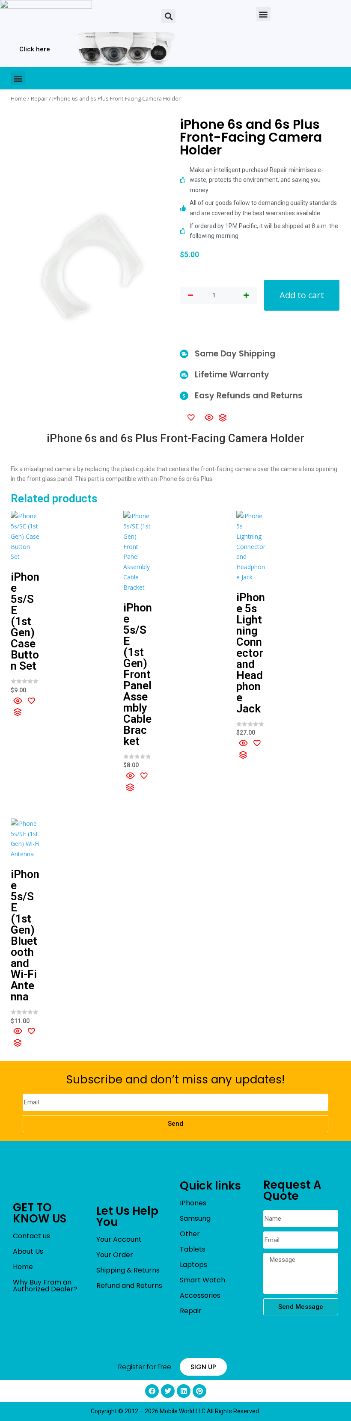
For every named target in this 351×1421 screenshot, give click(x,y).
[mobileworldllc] (46, 16)
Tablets (192, 1249)
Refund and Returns (129, 1285)
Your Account (119, 1239)
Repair (39, 98)
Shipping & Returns (128, 1270)
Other (190, 1234)
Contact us (31, 1236)
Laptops (193, 1265)
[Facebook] (152, 1391)
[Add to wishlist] (191, 417)
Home (18, 98)
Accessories (200, 1295)
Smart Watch (202, 1280)
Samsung (195, 1218)
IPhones (193, 1203)
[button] (168, 16)
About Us (28, 1251)
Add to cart (302, 295)
